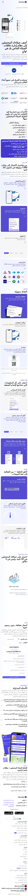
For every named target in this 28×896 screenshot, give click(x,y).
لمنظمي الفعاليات (22, 844)
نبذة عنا (25, 849)
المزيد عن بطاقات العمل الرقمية (18, 790)
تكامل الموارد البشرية (22, 830)
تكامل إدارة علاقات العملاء (20, 842)
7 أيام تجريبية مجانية (14, 677)
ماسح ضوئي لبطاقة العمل (20, 840)
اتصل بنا (25, 854)
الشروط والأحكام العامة (21, 877)
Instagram (11, 806)
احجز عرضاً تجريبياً (14, 63)
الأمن (25, 851)
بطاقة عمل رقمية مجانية (21, 823)
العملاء (25, 858)
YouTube (6, 804)
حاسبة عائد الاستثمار (22, 833)
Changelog (24, 868)
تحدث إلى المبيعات (14, 809)
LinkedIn (11, 804)
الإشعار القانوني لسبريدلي (21, 882)
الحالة (25, 863)
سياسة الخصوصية (22, 880)
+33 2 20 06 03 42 (8, 800)
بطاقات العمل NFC (22, 828)
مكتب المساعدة (23, 866)
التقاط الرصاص (23, 837)
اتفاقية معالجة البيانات (21, 875)
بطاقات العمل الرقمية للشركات (19, 826)
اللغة (14, 817)
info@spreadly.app (9, 802)
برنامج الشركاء (23, 856)
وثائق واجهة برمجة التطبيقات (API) (18, 870)
